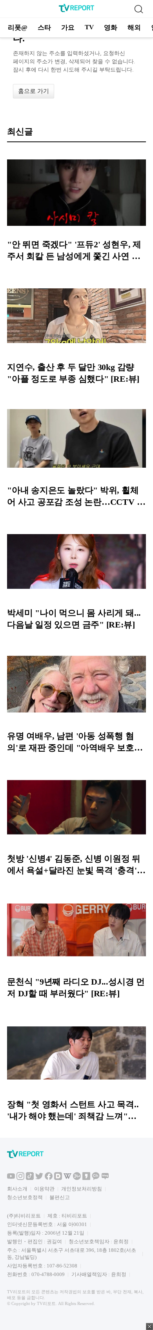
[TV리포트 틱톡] (30, 1178)
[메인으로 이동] (76, 11)
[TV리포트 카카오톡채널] (96, 1178)
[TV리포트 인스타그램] (20, 1178)
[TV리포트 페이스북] (49, 1178)
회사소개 (17, 1189)
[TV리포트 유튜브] (11, 1178)
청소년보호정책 (25, 1197)
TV (89, 27)
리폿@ (17, 27)
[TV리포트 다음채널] (58, 1178)
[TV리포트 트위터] (39, 1178)
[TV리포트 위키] (67, 1178)
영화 (110, 27)
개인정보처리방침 (81, 1189)
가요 (68, 27)
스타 (44, 27)
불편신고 (59, 1197)
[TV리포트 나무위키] (77, 1178)
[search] (138, 9)
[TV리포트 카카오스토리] (86, 1178)
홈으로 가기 (33, 91)
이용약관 (44, 1189)
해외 (134, 27)
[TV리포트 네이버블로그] (105, 1178)
